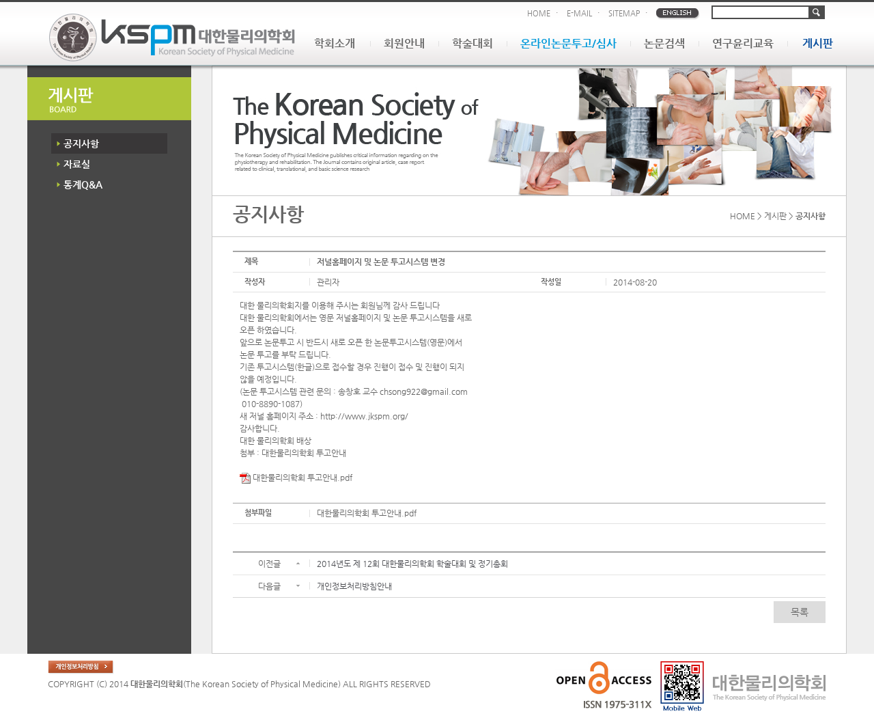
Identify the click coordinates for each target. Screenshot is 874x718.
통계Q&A (83, 184)
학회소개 (334, 43)
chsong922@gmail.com (424, 391)
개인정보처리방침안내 (354, 586)
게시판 (817, 43)
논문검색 (664, 43)
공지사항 (81, 143)
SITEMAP (624, 13)
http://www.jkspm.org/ (364, 416)
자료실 (77, 163)
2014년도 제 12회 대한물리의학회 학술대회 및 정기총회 (412, 563)
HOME (538, 13)
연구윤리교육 (743, 43)
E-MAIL (579, 13)
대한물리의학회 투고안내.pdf (301, 477)
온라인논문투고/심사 (568, 43)
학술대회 (472, 43)
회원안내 (404, 43)
